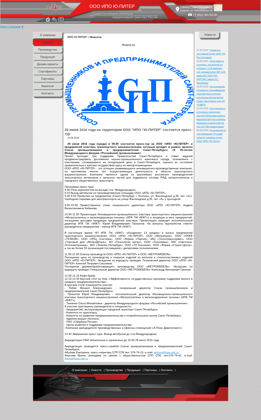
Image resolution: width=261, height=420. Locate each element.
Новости (47, 42)
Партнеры (47, 78)
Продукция (47, 56)
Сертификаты (48, 71)
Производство (47, 49)
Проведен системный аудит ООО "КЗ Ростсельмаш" (211, 54)
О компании (47, 35)
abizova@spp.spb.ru (166, 352)
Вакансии (47, 86)
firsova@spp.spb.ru (76, 358)
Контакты (47, 93)
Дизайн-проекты (47, 64)
